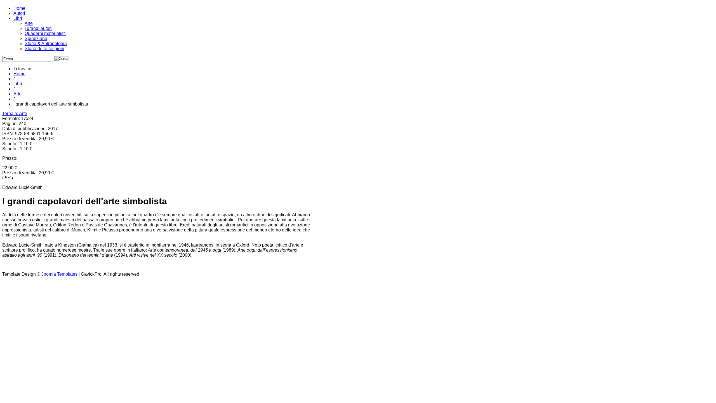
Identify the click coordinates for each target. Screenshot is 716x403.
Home (19, 73)
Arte (17, 94)
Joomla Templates (59, 274)
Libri (17, 83)
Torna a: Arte (14, 113)
